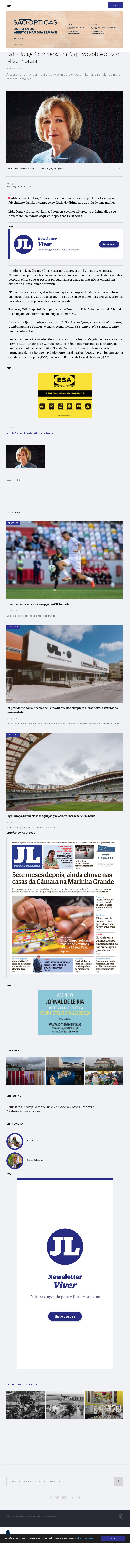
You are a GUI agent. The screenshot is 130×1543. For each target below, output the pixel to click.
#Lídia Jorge (14, 433)
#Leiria (28, 433)
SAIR (116, 4)
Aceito (113, 1538)
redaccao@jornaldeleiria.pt (19, 187)
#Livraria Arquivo (44, 433)
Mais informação (85, 1538)
